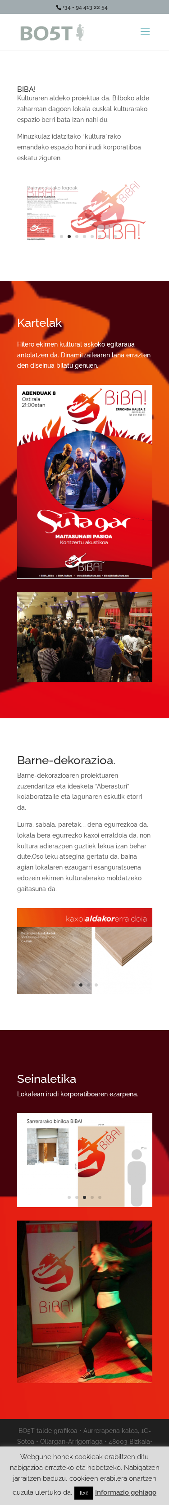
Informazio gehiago (125, 1492)
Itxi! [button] (84, 1493)
